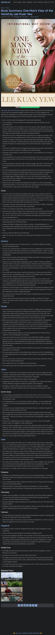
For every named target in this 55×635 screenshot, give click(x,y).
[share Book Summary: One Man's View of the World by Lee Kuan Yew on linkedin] (22, 605)
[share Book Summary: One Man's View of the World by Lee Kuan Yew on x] (19, 605)
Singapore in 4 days (11, 579)
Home (2, 8)
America (4, 241)
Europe (4, 306)
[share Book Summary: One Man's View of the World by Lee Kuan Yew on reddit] (25, 605)
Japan (3, 369)
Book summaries (34, 16)
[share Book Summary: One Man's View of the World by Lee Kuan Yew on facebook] (27, 605)
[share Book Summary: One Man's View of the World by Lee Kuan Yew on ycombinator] (36, 605)
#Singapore (17, 16)
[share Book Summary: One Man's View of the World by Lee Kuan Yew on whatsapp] (30, 605)
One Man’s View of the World (9, 110)
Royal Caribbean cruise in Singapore (11, 594)
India (3, 439)
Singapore (5, 526)
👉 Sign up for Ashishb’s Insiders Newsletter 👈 (27, 633)
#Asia (21, 16)
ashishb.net (5, 2)
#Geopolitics (26, 16)
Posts (7, 8)
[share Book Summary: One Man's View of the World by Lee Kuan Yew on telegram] (33, 605)
